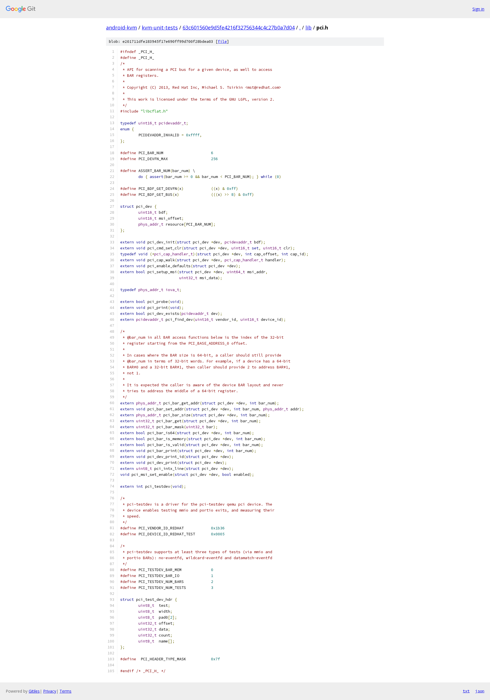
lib (308, 27)
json (479, 690)
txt (466, 690)
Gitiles (34, 691)
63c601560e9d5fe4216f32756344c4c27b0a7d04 (239, 27)
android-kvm (121, 27)
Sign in (478, 9)
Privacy (49, 691)
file (222, 41)
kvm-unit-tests (160, 27)
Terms (65, 691)
